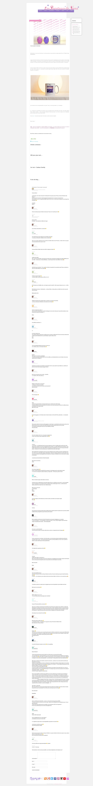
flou (34, 362)
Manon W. (35, 306)
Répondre (33, 206)
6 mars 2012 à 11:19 (34, 328)
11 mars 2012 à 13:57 (35, 592)
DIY (67, 10)
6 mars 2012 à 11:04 (35, 273)
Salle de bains (51, 10)
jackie (35, 254)
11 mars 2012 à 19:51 (35, 649)
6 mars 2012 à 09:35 (35, 190)
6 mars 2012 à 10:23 (35, 209)
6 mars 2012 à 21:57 (35, 421)
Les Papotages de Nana (53, 7)
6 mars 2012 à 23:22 (35, 412)
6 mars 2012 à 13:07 (35, 352)
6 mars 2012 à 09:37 (35, 217)
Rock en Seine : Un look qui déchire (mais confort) (76, 29)
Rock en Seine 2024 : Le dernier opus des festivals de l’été (76, 33)
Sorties (63, 10)
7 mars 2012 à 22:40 (35, 496)
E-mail (33, 764)
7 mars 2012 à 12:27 (35, 477)
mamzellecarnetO (36, 216)
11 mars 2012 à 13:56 (35, 618)
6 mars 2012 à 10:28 (35, 282)
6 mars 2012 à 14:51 (35, 381)
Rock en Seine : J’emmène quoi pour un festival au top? (76, 31)
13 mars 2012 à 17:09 (35, 730)
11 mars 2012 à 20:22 (35, 698)
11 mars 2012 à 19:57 (35, 545)
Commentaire (34, 758)
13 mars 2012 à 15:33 (35, 711)
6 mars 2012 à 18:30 (35, 400)
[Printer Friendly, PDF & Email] (33, 139)
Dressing (57, 10)
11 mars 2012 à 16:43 (35, 641)
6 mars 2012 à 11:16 (34, 307)
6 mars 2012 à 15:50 (35, 392)
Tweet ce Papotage (34, 141)
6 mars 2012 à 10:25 (35, 264)
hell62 (35, 327)
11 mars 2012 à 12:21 (35, 570)
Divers (72, 10)
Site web (33, 767)
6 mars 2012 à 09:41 (35, 234)
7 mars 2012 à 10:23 (35, 432)
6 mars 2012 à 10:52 (35, 298)
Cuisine (45, 10)
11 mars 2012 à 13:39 (35, 601)
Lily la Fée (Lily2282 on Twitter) (39, 420)
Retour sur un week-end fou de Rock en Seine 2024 (76, 28)
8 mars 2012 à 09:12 (35, 505)
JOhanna (35, 208)
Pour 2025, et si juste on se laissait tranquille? (76, 26)
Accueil (40, 10)
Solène (35, 600)
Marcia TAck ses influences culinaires (39, 189)
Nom (33, 761)
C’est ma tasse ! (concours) (35, 45)
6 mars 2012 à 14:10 (35, 363)
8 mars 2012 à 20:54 (35, 526)
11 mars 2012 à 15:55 (35, 628)
